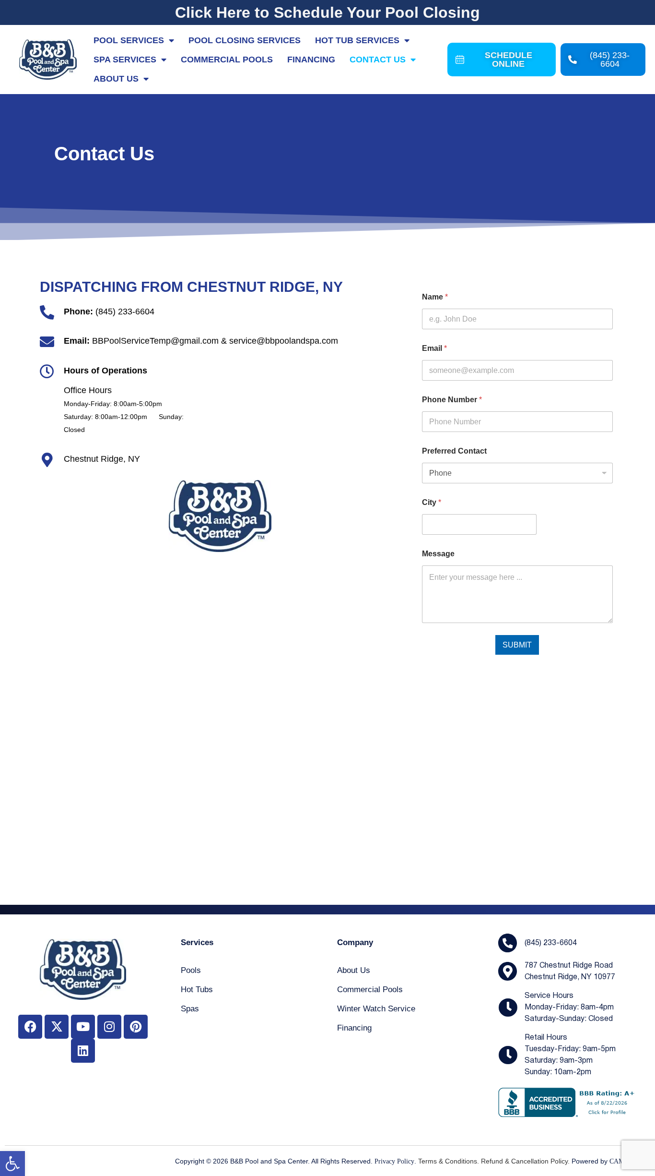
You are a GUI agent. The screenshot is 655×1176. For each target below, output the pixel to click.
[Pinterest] (136, 1027)
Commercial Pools (227, 59)
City (431, 502)
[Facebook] (30, 1027)
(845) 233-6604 (124, 311)
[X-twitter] (57, 1027)
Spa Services (125, 59)
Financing (311, 59)
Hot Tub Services (357, 40)
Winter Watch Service (376, 1008)
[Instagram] (109, 1027)
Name (435, 297)
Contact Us (378, 59)
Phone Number (452, 400)
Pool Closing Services (244, 40)
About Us (116, 79)
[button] (12, 1163)
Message (438, 554)
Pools (191, 970)
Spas (190, 1008)
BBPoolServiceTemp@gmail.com (155, 341)
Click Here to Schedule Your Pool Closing (327, 12)
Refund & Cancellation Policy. (525, 1161)
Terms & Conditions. (448, 1161)
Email (434, 348)
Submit (517, 645)
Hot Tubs (197, 989)
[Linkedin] (83, 1051)
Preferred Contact (454, 451)
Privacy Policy (394, 1161)
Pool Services (129, 40)
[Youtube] (83, 1027)
